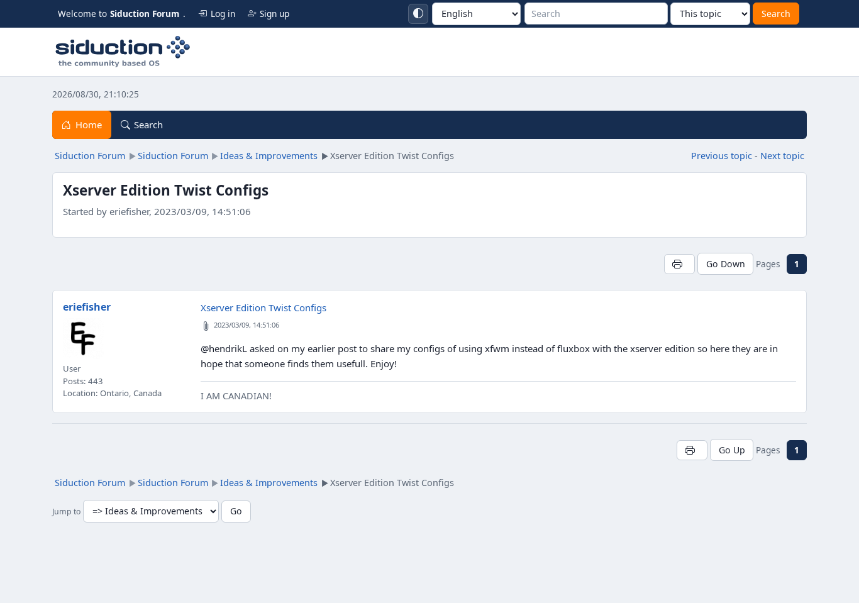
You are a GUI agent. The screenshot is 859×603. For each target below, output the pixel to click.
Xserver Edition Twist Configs (263, 307)
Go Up (732, 450)
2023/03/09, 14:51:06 (246, 324)
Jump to (66, 511)
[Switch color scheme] (418, 14)
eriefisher (87, 307)
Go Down (725, 264)
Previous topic (721, 156)
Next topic (782, 156)
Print (679, 264)
